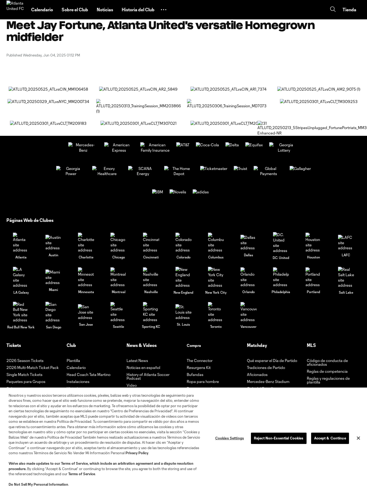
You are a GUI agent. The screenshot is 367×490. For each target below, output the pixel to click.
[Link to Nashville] (151, 277)
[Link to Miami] (53, 277)
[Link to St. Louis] (183, 312)
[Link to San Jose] (86, 312)
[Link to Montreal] (118, 277)
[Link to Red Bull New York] (21, 312)
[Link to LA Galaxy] (21, 277)
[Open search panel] (333, 10)
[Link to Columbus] (216, 243)
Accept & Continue (330, 438)
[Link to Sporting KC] (151, 312)
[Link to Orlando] (248, 277)
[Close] (358, 438)
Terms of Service (74, 463)
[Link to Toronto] (216, 312)
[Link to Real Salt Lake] (346, 277)
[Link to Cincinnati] (151, 243)
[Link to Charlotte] (86, 243)
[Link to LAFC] (346, 243)
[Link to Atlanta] (21, 243)
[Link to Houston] (313, 243)
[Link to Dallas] (248, 243)
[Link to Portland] (313, 277)
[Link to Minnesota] (86, 277)
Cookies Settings (229, 438)
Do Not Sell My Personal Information (38, 484)
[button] (163, 9)
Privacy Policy (136, 453)
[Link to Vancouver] (248, 312)
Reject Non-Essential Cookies (279, 438)
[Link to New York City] (216, 277)
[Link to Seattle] (118, 312)
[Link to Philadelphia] (281, 277)
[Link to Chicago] (118, 243)
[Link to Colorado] (183, 243)
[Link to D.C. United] (281, 242)
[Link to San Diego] (53, 312)
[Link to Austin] (53, 243)
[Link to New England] (183, 277)
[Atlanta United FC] (15, 10)
